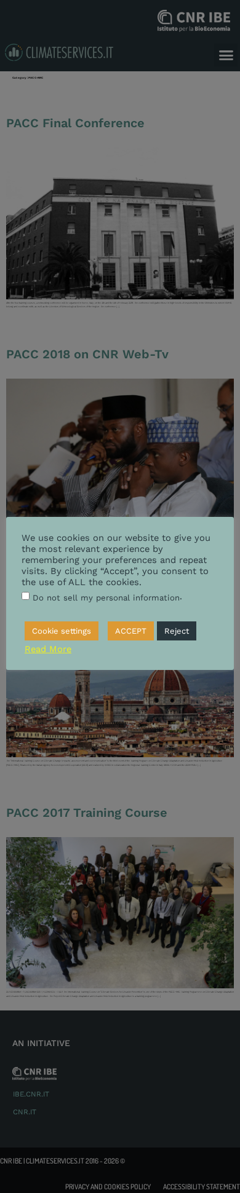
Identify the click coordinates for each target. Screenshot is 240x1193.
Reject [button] (176, 631)
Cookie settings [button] (61, 631)
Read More (48, 649)
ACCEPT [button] (130, 631)
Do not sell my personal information (106, 598)
